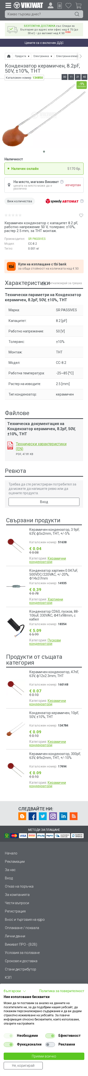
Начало (11, 853)
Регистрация (15, 911)
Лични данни (15, 936)
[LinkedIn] (63, 816)
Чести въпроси (17, 903)
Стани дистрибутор (20, 969)
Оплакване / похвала (22, 928)
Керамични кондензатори (47, 560)
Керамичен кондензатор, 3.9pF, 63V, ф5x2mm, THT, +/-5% (54, 531)
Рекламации (15, 861)
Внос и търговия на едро (25, 919)
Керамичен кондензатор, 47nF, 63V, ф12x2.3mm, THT (54, 674)
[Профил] (51, 5)
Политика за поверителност (61, 991)
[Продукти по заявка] (60, 6)
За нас (10, 870)
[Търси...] (77, 14)
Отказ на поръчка (19, 886)
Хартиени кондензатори (46, 601)
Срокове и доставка (21, 961)
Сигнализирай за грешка (65, 283)
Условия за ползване (22, 953)
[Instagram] (53, 816)
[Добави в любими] (81, 215)
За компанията (17, 895)
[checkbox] (8, 1035)
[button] (15, 991)
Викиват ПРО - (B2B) (21, 944)
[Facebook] (32, 816)
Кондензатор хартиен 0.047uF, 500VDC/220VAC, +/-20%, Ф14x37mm (53, 574)
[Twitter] (43, 816)
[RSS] (73, 816)
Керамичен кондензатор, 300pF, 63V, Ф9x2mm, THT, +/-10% (55, 756)
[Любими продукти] (68, 5)
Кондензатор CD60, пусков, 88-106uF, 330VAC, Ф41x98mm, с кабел (54, 615)
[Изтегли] (10, 445)
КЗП (8, 977)
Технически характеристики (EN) (41, 446)
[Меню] (8, 5)
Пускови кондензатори (45, 642)
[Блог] (22, 816)
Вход (44, 502)
